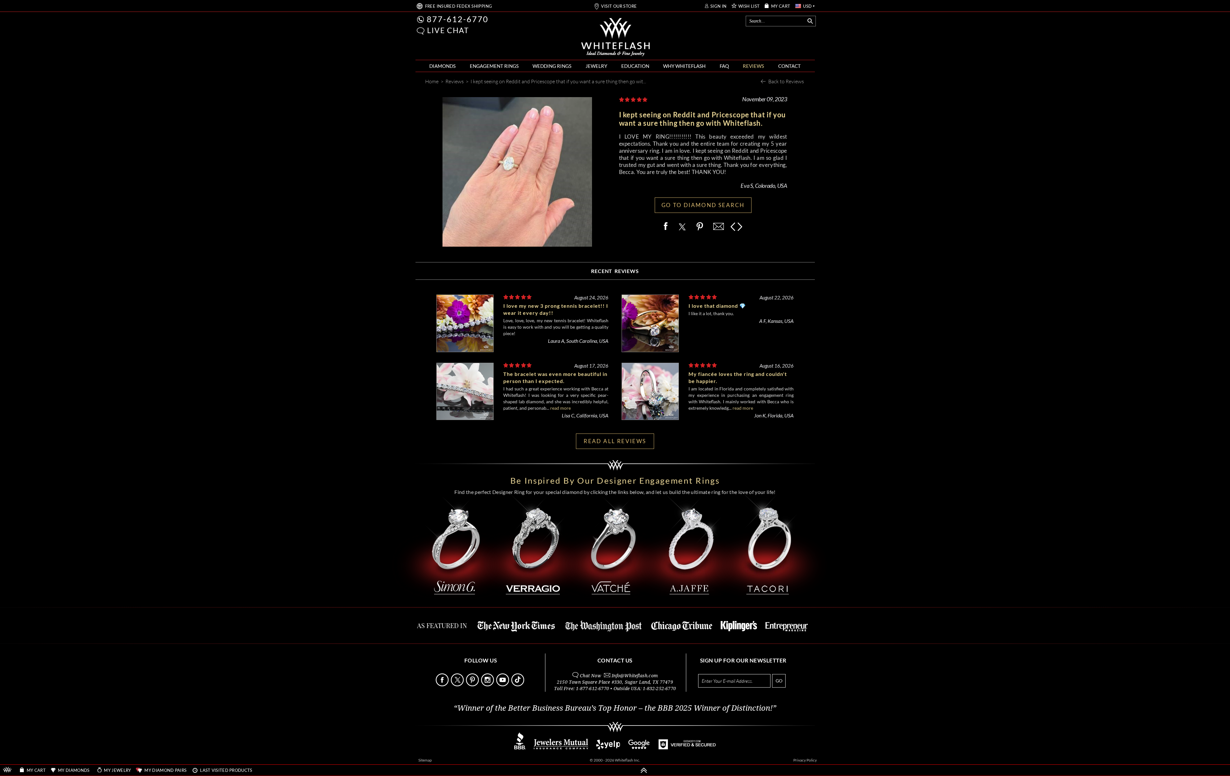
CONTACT (789, 66)
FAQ (724, 66)
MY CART (780, 6)
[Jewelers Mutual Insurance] (561, 747)
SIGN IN (718, 6)
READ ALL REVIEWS (615, 441)
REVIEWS (753, 66)
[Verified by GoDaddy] (687, 747)
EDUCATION (635, 66)
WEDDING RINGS (552, 66)
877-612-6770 (457, 19)
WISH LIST (749, 6)
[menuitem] (442, 66)
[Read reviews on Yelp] (608, 747)
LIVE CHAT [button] (448, 30)
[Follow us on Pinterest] (473, 684)
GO (779, 680)
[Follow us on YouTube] (503, 684)
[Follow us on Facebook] (443, 684)
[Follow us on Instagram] (488, 684)
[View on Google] (639, 747)
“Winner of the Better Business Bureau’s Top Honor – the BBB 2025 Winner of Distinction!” (615, 708)
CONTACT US (615, 660)
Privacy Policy (805, 760)
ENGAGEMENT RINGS (494, 66)
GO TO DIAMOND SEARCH (703, 205)
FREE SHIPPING (458, 6)
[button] (420, 31)
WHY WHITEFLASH (684, 66)
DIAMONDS (442, 66)
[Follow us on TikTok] (518, 684)
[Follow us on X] (458, 684)
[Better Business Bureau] (520, 747)
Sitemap (425, 760)
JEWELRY (596, 66)
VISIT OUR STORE (619, 6)
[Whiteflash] (615, 37)
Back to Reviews (786, 81)
